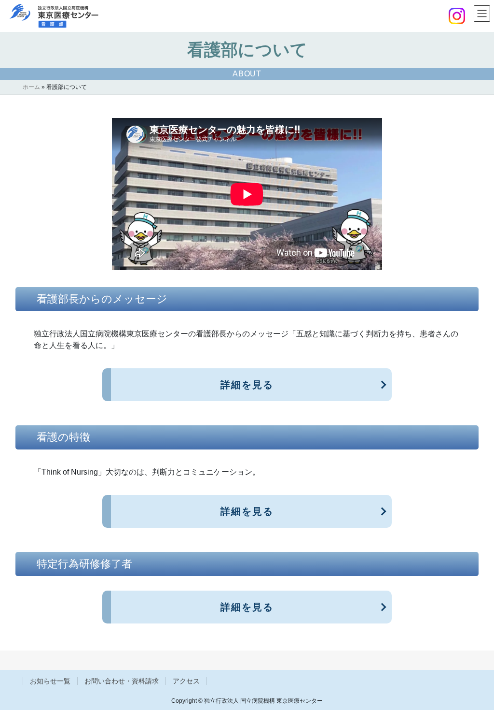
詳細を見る (247, 384)
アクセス (186, 681)
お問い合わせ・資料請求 (121, 681)
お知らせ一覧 (50, 681)
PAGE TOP (473, 680)
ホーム (31, 87)
